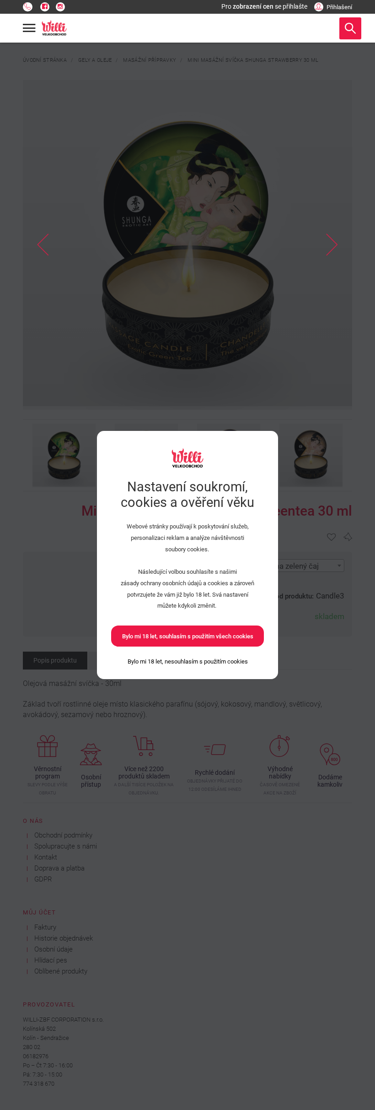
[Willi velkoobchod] (54, 28)
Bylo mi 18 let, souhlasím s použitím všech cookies (187, 636)
